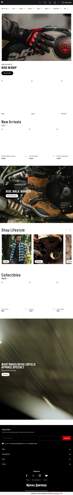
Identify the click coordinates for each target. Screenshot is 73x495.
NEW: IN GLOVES (7, 73)
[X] (33, 476)
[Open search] (40, 2)
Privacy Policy (33, 443)
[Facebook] (27, 476)
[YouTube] (46, 476)
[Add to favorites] (26, 156)
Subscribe (66, 438)
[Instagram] (40, 476)
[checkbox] (3, 443)
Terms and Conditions (17, 443)
